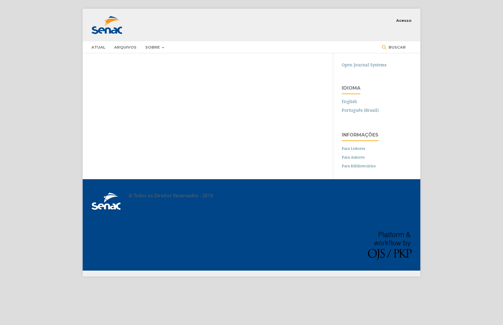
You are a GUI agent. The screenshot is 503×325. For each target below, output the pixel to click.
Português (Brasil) (360, 110)
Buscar (396, 47)
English (349, 101)
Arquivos (125, 47)
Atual (98, 47)
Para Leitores (353, 148)
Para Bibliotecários (359, 165)
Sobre (153, 47)
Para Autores (353, 157)
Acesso (404, 20)
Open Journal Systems (364, 65)
